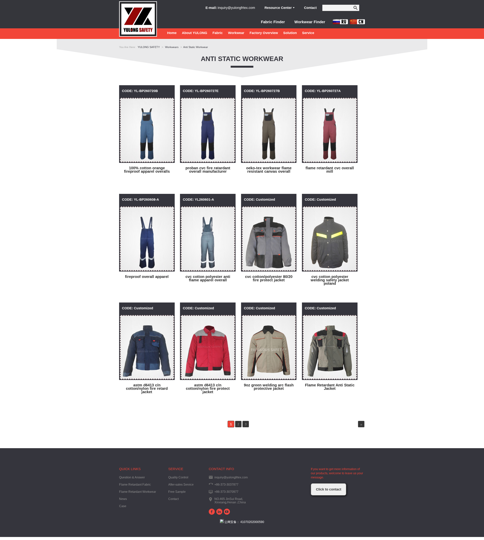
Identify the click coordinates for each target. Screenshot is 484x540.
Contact (310, 8)
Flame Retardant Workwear (137, 491)
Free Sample (177, 491)
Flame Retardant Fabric (135, 484)
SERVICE (175, 469)
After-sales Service (181, 484)
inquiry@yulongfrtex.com (236, 8)
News (123, 499)
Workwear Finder (309, 22)
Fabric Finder (273, 22)
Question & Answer (132, 477)
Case (122, 506)
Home (172, 33)
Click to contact (328, 489)
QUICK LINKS (130, 469)
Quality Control (178, 477)
